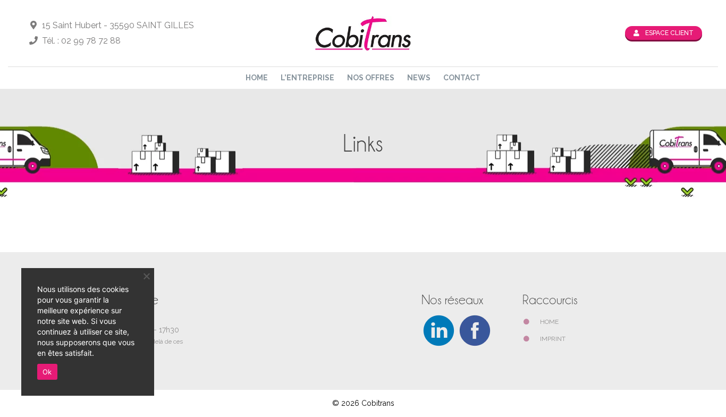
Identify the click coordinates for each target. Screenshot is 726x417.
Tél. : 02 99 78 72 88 (80, 41)
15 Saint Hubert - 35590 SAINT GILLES (117, 25)
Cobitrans (377, 403)
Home (257, 77)
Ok (47, 372)
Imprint (552, 339)
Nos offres (370, 77)
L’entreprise (307, 77)
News (418, 77)
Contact (461, 77)
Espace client (669, 33)
